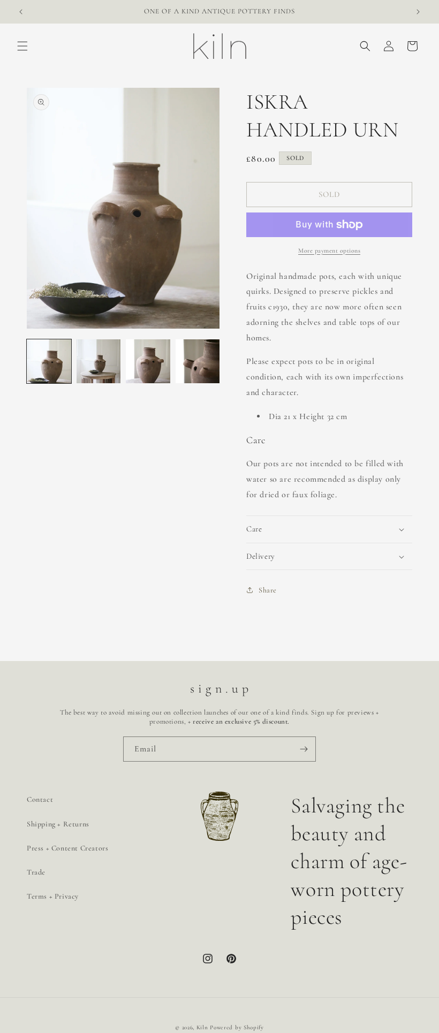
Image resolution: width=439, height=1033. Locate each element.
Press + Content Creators (67, 848)
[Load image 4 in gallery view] (198, 361)
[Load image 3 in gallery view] (148, 361)
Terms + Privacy (53, 896)
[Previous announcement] (21, 12)
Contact (40, 799)
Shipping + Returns (58, 824)
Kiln (202, 1027)
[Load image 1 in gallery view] (49, 361)
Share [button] (268, 590)
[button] (22, 46)
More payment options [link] (329, 250)
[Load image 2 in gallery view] (99, 361)
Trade (36, 872)
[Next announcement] (418, 12)
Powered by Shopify (237, 1027)
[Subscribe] (303, 749)
